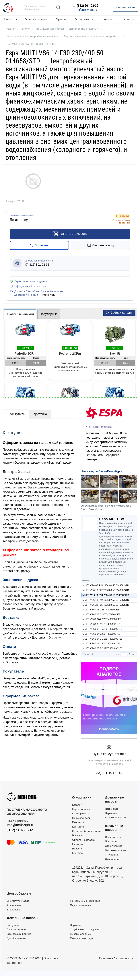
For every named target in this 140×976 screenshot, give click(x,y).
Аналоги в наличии (20, 314)
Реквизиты (78, 822)
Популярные (48, 314)
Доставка (40, 414)
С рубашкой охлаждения (85, 929)
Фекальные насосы (22, 918)
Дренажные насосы (114, 799)
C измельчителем (17, 929)
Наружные (111, 813)
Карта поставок (81, 809)
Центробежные (19, 893)
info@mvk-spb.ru (87, 9)
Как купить (17, 414)
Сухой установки (16, 938)
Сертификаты (80, 813)
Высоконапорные (115, 817)
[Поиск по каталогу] (58, 8)
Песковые (111, 841)
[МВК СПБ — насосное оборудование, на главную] (8, 8)
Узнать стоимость (74, 233)
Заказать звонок (125, 7)
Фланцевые (13, 909)
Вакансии (77, 835)
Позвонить (42, 245)
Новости (107, 19)
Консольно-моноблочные (85, 900)
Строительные (113, 845)
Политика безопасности (86, 831)
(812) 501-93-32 (87, 5)
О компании (82, 797)
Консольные (14, 905)
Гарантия (61, 19)
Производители (81, 817)
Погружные (111, 808)
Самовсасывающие (82, 938)
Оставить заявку (103, 245)
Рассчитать (48, 294)
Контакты (77, 852)
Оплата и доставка (36, 19)
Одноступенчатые (81, 905)
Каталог (76, 804)
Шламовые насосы (114, 828)
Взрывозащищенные (19, 933)
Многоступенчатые (18, 900)
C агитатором (113, 837)
